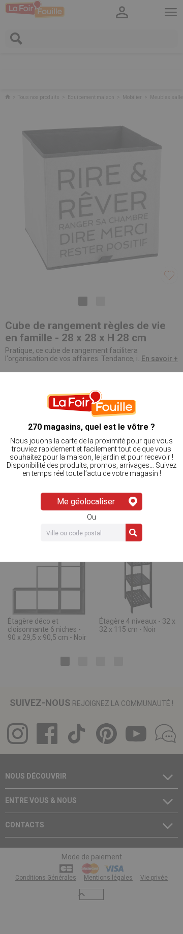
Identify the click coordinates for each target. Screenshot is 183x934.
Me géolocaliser (86, 501)
